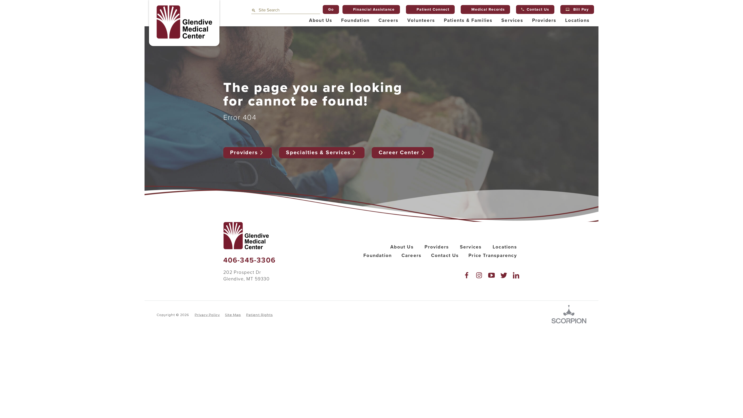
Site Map (233, 315)
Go (331, 9)
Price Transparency (492, 255)
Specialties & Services (318, 152)
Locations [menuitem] (577, 20)
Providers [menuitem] (544, 20)
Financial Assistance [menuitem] (374, 9)
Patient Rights (259, 315)
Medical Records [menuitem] (488, 9)
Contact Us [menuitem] (538, 9)
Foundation (377, 255)
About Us (402, 247)
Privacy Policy (207, 315)
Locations (505, 247)
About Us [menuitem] (320, 20)
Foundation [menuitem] (355, 20)
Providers (244, 152)
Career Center (399, 152)
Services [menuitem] (512, 20)
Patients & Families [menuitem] (468, 20)
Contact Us (445, 255)
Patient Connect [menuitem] (433, 9)
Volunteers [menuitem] (421, 20)
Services (471, 247)
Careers (411, 255)
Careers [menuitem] (388, 20)
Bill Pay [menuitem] (581, 9)
